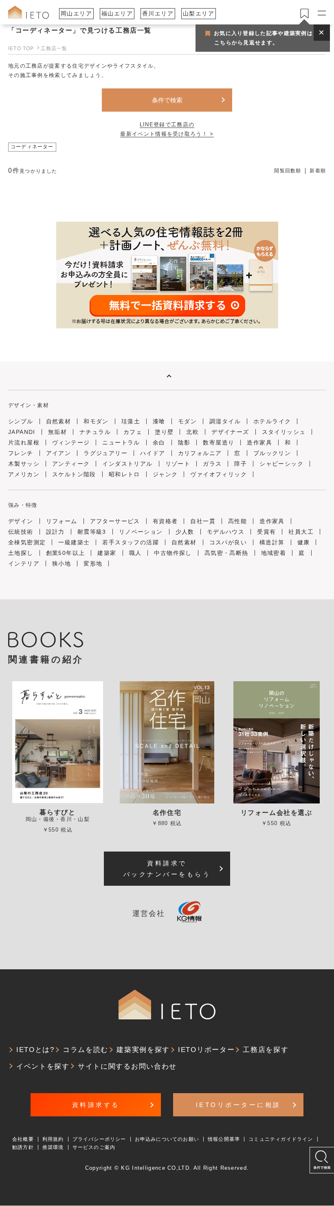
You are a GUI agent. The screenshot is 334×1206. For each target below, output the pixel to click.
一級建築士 (74, 542)
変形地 (93, 563)
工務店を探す (265, 1050)
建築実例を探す (143, 1050)
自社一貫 (202, 521)
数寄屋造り (218, 442)
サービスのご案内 (94, 1147)
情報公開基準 (224, 1139)
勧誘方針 (23, 1147)
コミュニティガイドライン (280, 1139)
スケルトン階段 (74, 474)
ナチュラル (95, 432)
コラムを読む (85, 1050)
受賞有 (266, 532)
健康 (303, 542)
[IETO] (28, 12)
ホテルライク (272, 421)
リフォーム (61, 521)
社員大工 (301, 532)
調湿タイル (225, 421)
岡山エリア (76, 13)
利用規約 (53, 1139)
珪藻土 (130, 421)
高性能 (237, 521)
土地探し (20, 553)
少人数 (185, 532)
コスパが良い (228, 542)
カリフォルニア (200, 453)
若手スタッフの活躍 (130, 542)
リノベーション (141, 532)
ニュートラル (121, 442)
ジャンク (165, 474)
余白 (159, 442)
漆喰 (159, 421)
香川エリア (158, 13)
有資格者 (165, 521)
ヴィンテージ (71, 442)
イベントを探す (43, 1066)
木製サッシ (24, 464)
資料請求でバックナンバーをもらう (167, 869)
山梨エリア (198, 13)
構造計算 (272, 542)
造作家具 (259, 442)
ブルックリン (272, 453)
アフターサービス (115, 521)
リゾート (178, 464)
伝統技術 (20, 532)
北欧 (192, 432)
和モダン (96, 421)
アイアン (58, 453)
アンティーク (71, 464)
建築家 (106, 553)
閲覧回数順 (287, 171)
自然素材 (58, 421)
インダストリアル (127, 464)
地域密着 (273, 553)
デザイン (20, 521)
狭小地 (61, 563)
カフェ (132, 432)
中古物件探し (172, 553)
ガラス (212, 464)
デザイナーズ (230, 432)
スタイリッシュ (284, 432)
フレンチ (20, 453)
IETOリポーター (206, 1050)
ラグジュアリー (105, 453)
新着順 (318, 171)
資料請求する (96, 1104)
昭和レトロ (124, 474)
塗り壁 (164, 432)
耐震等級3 (91, 532)
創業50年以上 (65, 553)
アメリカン (24, 474)
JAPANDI (21, 432)
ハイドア (152, 453)
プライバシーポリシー (99, 1139)
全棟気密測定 (27, 542)
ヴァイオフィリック (218, 474)
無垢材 (57, 432)
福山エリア (117, 13)
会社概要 (23, 1139)
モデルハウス (225, 532)
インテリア (24, 563)
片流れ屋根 (24, 442)
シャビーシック (281, 464)
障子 (240, 464)
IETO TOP (21, 48)
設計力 (55, 532)
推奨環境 (53, 1147)
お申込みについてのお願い (167, 1139)
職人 (135, 553)
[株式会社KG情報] (189, 913)
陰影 (184, 442)
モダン (187, 421)
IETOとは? (35, 1050)
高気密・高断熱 (226, 553)
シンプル (20, 421)
